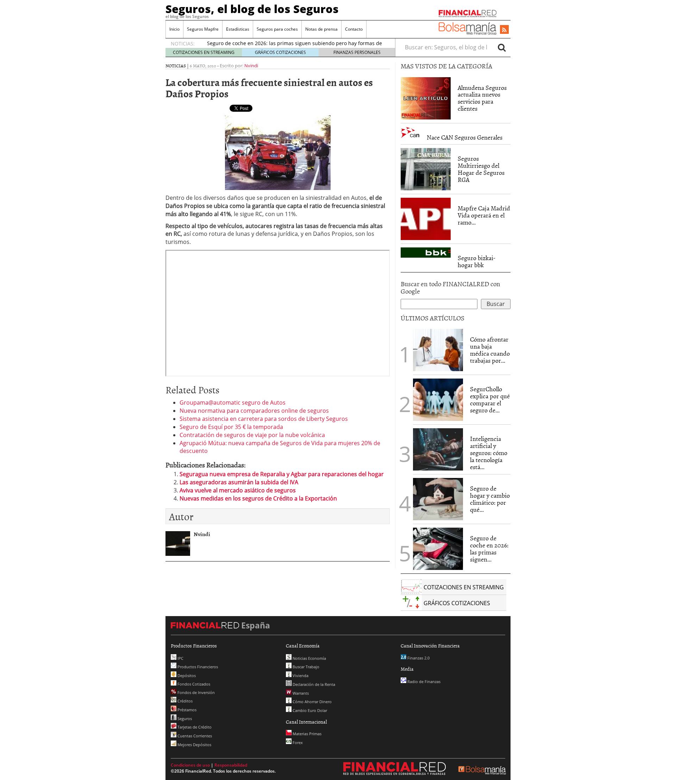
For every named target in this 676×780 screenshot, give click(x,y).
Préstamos (186, 709)
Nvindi (251, 65)
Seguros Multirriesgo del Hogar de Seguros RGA (481, 169)
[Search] (501, 47)
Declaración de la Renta (313, 684)
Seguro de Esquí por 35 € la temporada (231, 427)
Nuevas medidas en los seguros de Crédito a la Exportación (258, 498)
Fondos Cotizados (193, 684)
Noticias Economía (309, 658)
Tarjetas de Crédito (194, 727)
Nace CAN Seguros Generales (464, 137)
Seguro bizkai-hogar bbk (476, 261)
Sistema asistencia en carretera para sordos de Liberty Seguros (264, 419)
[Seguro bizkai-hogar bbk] (426, 252)
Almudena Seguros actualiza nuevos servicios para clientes (482, 98)
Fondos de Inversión (195, 692)
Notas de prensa (321, 29)
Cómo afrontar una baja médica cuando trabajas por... (490, 349)
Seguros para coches (277, 29)
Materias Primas (306, 733)
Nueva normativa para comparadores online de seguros (254, 410)
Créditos (184, 701)
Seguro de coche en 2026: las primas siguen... (489, 548)
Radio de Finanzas (423, 681)
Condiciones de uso (190, 765)
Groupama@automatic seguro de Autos (233, 402)
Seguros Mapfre (203, 29)
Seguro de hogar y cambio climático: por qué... (490, 499)
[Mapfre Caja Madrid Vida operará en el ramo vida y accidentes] (426, 219)
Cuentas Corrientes (194, 735)
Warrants (300, 693)
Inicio (174, 29)
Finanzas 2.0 (418, 658)
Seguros (184, 718)
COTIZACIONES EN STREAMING (203, 52)
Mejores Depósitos (193, 744)
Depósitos (186, 675)
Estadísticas (237, 29)
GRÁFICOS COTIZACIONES (280, 52)
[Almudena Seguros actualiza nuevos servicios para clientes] (426, 98)
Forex (297, 742)
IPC (179, 658)
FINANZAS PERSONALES (357, 52)
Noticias (175, 65)
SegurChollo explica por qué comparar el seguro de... (490, 399)
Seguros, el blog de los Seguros (252, 8)
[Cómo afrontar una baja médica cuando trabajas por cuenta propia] (438, 350)
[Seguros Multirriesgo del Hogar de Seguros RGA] (426, 169)
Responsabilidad (230, 765)
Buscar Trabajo (305, 666)
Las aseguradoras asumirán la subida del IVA (239, 482)
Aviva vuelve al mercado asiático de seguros (238, 490)
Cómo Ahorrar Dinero (312, 701)
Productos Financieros (197, 666)
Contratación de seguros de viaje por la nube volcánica (252, 435)
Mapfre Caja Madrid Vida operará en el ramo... (484, 215)
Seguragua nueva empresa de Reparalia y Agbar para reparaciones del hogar (282, 474)
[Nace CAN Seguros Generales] (410, 133)
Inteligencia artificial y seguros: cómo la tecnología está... (488, 452)
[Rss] (504, 30)
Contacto (354, 29)
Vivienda (300, 675)
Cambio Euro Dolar (309, 710)
